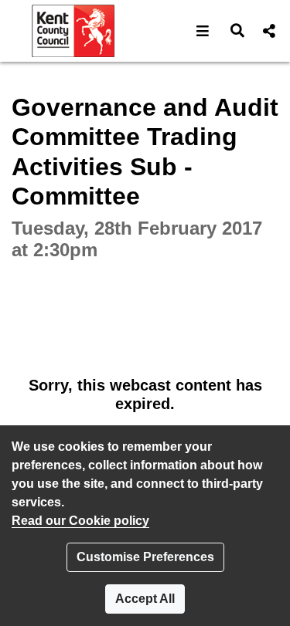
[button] (203, 31)
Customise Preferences (145, 556)
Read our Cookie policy (80, 520)
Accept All (145, 598)
